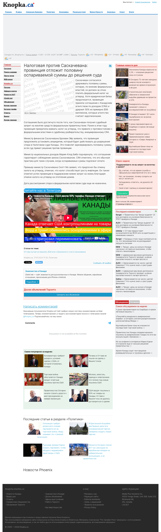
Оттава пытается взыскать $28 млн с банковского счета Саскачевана (55, 252)
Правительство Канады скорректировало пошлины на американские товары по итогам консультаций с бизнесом (136, 334)
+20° (92, 55)
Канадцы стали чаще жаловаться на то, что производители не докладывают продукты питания (136, 241)
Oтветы (7, 113)
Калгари (149, 55)
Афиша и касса (10, 91)
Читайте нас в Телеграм (43, 190)
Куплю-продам (10, 105)
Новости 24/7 (9, 95)
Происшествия (79, 12)
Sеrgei (119, 215)
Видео (6, 116)
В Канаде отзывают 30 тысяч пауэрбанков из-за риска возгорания (142, 117)
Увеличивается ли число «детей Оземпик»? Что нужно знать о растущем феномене (134, 265)
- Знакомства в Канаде (54, 494)
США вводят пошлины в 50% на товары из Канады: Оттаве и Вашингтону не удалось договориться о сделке (99, 395)
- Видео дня (10, 496)
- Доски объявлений (53, 496)
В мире (19, 12)
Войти (154, 2)
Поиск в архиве (10, 72)
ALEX (118, 223)
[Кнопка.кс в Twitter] (110, 65)
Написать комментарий (40, 306)
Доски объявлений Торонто (40, 289)
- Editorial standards (91, 499)
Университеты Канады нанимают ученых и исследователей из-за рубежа (142, 107)
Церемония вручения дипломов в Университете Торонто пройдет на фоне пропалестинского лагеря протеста (134, 257)
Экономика (64, 12)
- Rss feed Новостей (53, 507)
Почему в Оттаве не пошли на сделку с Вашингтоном (98, 358)
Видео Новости (96, 12)
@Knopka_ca (28, 316)
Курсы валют (31, 55)
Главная (7, 65)
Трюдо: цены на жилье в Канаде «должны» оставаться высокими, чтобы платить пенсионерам (133, 249)
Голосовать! (122, 193)
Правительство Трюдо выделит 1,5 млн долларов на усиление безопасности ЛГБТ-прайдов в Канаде (135, 217)
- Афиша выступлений (54, 499)
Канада (8, 12)
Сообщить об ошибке (102, 263)
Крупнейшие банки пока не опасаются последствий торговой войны (141, 149)
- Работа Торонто (51, 502)
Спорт (122, 12)
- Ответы (9, 499)
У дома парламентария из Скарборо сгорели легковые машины (141, 127)
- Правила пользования (93, 505)
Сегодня (7, 69)
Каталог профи (10, 109)
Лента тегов (9, 76)
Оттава (116, 55)
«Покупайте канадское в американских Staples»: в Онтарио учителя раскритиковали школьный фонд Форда (136, 318)
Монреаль (99, 55)
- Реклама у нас (90, 494)
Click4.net (8, 98)
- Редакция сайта (90, 496)
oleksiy (119, 231)
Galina (118, 279)
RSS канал (8, 79)
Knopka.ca (8, 83)
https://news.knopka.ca (59, 520)
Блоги (131, 12)
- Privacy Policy (89, 507)
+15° (10, 58)
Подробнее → (32, 282)
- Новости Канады (13, 494)
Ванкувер (132, 55)
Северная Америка (34, 12)
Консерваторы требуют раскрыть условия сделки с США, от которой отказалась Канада (54, 361)
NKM (118, 247)
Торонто (81, 55)
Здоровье (111, 12)
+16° (125, 55)
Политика (51, 12)
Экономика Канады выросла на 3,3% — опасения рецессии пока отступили (142, 72)
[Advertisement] (80, 34)
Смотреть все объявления (68, 295)
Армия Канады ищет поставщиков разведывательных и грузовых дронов (133, 352)
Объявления (9, 102)
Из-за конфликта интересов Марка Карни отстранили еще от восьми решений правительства (134, 344)
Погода (74, 55)
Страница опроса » (124, 204)
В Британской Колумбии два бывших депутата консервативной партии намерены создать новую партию (100, 428)
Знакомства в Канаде (36, 271)
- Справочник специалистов (17, 502)
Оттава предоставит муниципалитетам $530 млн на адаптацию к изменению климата (135, 233)
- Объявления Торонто (15, 505)
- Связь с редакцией (92, 502)
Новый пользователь (142, 2)
